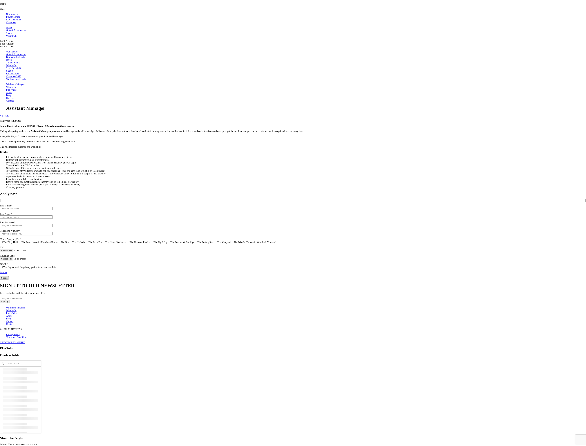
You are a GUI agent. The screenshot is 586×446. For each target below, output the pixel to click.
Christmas (11, 22)
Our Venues (12, 14)
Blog (8, 95)
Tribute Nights (13, 62)
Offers (9, 27)
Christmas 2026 (13, 76)
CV (2, 247)
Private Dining (13, 17)
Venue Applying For (10, 239)
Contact (10, 100)
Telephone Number (10, 230)
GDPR (4, 264)
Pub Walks (11, 89)
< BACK (4, 115)
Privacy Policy (13, 334)
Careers (9, 98)
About (9, 92)
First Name (6, 205)
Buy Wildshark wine (16, 57)
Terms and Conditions (16, 337)
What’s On (11, 35)
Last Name (6, 214)
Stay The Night (13, 19)
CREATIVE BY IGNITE (12, 342)
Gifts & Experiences (16, 30)
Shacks (9, 33)
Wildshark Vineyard (15, 84)
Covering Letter (7, 255)
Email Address (7, 222)
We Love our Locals (16, 79)
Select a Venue (7, 444)
